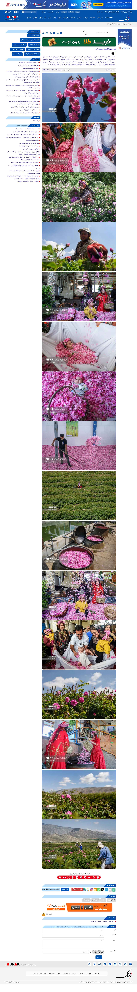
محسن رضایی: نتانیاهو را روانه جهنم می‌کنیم (27, 110)
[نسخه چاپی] (113, 890)
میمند (103, 900)
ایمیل (114, 935)
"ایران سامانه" (8, 982)
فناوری (35, 18)
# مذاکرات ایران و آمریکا (32, 54)
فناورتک (64, 12)
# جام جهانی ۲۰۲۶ (34, 35)
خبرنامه (81, 974)
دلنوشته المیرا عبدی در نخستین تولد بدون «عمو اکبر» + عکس (23, 135)
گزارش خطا (49, 914)
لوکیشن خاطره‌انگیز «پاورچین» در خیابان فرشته (27, 77)
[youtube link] (64, 877)
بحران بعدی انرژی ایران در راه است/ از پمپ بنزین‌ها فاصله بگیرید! (22, 137)
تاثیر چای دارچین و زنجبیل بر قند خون (29, 143)
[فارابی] (79, 41)
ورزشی (86, 18)
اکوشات (71, 12)
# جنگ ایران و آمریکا (33, 49)
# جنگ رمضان (17, 54)
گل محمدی (95, 900)
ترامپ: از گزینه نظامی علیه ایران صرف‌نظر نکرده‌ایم (26, 74)
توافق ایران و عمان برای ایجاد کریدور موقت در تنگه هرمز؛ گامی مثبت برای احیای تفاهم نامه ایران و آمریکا (23, 153)
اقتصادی (92, 18)
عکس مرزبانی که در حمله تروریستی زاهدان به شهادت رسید (24, 101)
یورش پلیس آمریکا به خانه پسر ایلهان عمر (28, 104)
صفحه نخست (109, 18)
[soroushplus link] (81, 877)
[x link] (68, 877)
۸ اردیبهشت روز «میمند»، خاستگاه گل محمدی (102, 921)
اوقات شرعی (42, 974)
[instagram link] (77, 877)
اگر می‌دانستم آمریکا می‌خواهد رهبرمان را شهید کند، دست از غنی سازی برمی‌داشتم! (23, 97)
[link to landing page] (124, 17)
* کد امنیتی (113, 951)
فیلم (55, 18)
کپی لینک (65, 889)
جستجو (66, 974)
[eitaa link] (72, 877)
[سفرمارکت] (79, 907)
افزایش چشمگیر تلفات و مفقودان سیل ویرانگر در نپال (25, 107)
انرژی (59, 18)
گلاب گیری (86, 900)
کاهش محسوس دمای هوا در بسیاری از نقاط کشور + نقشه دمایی (22, 71)
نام (115, 930)
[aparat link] (60, 877)
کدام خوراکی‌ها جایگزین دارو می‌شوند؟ (29, 63)
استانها (29, 18)
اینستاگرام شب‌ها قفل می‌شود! (31, 68)
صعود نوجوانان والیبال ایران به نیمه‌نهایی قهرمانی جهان (24, 113)
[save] (50, 33)
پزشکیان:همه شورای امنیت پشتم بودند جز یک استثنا (25, 163)
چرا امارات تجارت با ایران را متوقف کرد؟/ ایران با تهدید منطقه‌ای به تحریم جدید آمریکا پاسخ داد (23, 92)
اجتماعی (72, 18)
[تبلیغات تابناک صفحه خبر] (125, 40)
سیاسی (79, 18)
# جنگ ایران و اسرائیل (19, 45)
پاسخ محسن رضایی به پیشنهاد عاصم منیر (28, 182)
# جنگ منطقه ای (34, 45)
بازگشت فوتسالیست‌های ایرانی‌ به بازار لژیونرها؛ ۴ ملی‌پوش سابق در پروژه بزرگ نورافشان (23, 86)
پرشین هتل (36, 121)
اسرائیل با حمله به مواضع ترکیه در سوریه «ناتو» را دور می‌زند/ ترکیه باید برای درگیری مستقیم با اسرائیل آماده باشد (23, 177)
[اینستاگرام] (91, 889)
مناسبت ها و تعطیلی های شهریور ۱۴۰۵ (29, 146)
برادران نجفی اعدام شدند (32, 140)
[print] (43, 33)
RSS (35, 974)
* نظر (114, 940)
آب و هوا (51, 974)
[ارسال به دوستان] (110, 890)
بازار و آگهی (42, 18)
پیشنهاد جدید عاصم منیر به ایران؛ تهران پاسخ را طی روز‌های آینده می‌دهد (24, 167)
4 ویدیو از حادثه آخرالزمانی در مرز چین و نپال (27, 129)
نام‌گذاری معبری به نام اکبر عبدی (31, 149)
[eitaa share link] (95, 890)
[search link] (23, 12)
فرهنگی (65, 18)
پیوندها (44, 12)
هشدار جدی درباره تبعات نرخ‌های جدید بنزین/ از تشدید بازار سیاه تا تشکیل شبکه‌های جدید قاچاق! (22, 81)
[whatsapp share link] (99, 890)
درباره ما (97, 974)
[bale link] (85, 877)
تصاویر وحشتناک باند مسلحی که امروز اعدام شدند (26, 132)
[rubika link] (97, 877)
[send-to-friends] (47, 33)
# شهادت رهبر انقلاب (17, 49)
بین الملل (100, 18)
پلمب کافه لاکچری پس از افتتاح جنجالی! (28, 65)
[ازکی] (100, 4)
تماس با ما (89, 974)
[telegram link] (89, 877)
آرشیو (57, 12)
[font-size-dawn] (54, 33)
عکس (49, 18)
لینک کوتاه (78, 889)
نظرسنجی (51, 12)
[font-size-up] (61, 33)
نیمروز (77, 12)
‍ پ (57, 33)
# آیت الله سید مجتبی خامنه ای (30, 40)
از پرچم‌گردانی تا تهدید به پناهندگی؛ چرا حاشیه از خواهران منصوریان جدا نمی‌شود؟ (24, 172)
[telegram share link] (106, 890)
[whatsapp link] (93, 877)
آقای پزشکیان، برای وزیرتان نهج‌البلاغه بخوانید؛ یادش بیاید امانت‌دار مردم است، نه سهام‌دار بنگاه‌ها (24, 158)
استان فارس (111, 900)
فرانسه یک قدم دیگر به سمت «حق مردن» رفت (117, 24)
